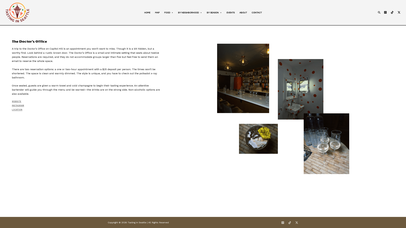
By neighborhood (188, 13)
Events (231, 13)
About (243, 13)
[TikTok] (392, 12)
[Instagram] (385, 12)
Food (167, 13)
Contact (257, 13)
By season (213, 13)
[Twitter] (399, 12)
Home (147, 13)
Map (157, 13)
